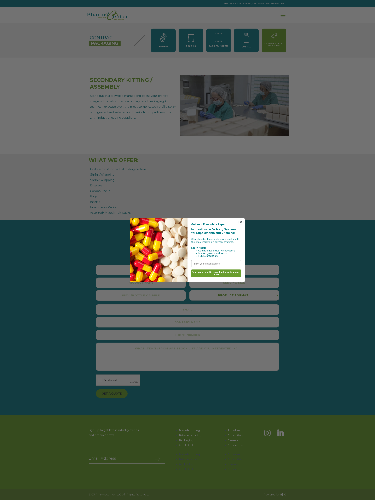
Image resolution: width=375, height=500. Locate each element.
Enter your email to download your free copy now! (216, 273)
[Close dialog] (240, 222)
